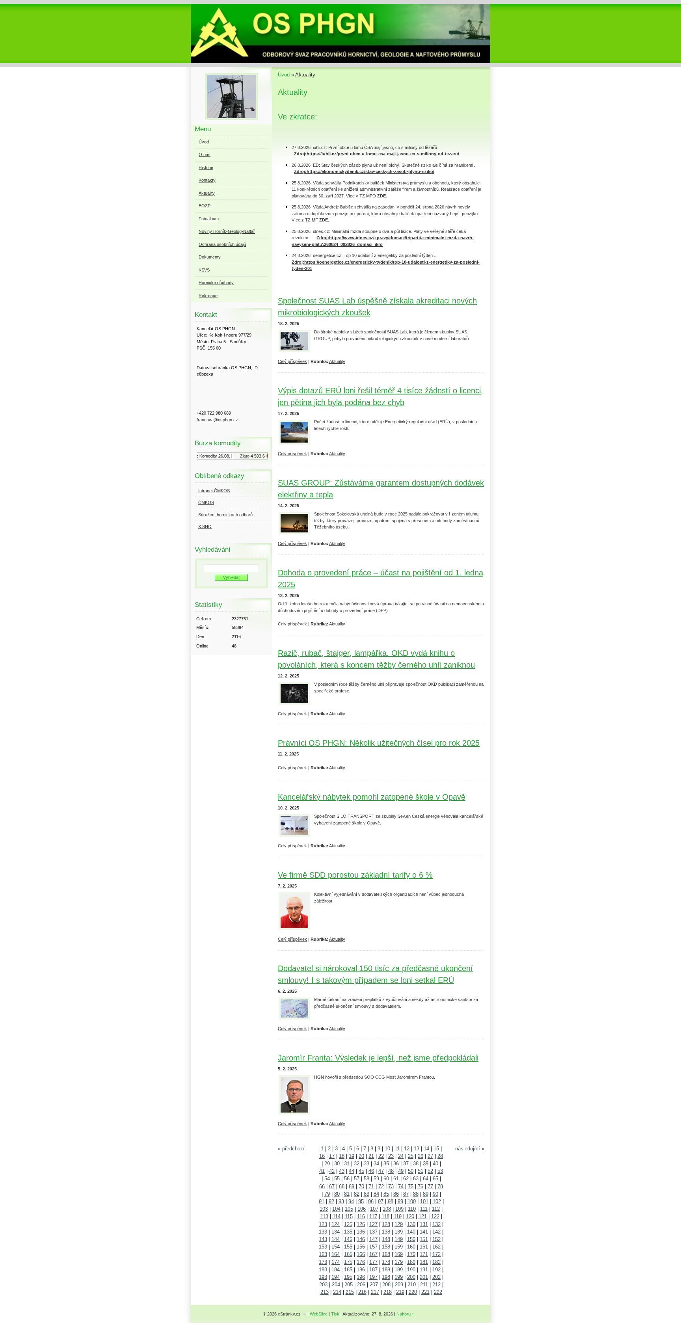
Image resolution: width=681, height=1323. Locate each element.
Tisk (335, 1314)
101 (424, 1201)
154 (335, 1247)
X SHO (205, 526)
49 (401, 1171)
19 (351, 1156)
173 (323, 1262)
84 (376, 1194)
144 (335, 1239)
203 (323, 1285)
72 (381, 1186)
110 (412, 1209)
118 (385, 1216)
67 (332, 1186)
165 (348, 1254)
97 (380, 1201)
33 (366, 1164)
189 (398, 1270)
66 (322, 1186)
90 (435, 1194)
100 (411, 1201)
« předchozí (291, 1149)
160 (411, 1247)
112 (436, 1209)
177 (373, 1262)
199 (398, 1277)
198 (386, 1277)
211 (424, 1285)
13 (416, 1149)
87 (406, 1194)
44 (351, 1171)
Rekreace (208, 295)
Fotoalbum (209, 218)
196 (361, 1277)
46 (371, 1171)
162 (436, 1247)
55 (337, 1179)
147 (373, 1239)
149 (398, 1239)
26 (420, 1156)
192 (436, 1270)
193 (323, 1277)
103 (324, 1209)
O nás (204, 154)
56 (347, 1179)
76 (420, 1186)
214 (337, 1292)
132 (436, 1224)
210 (411, 1285)
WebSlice (318, 1314)
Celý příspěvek (292, 361)
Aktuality (337, 361)
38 (416, 1164)
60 (386, 1179)
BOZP (204, 205)
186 (361, 1270)
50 (410, 1171)
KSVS (204, 270)
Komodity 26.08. (207, 456)
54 (327, 1179)
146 (361, 1239)
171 (424, 1254)
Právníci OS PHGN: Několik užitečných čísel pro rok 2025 (379, 743)
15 (436, 1149)
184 (335, 1270)
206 (361, 1285)
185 (348, 1270)
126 (361, 1224)
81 (347, 1194)
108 (387, 1209)
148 (386, 1239)
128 (386, 1224)
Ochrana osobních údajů (222, 244)
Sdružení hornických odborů (225, 514)
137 (373, 1232)
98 (390, 1201)
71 (371, 1186)
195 (348, 1277)
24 (401, 1156)
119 (398, 1216)
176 (361, 1262)
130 (411, 1224)
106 (361, 1209)
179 (398, 1262)
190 (411, 1270)
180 (411, 1262)
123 (323, 1224)
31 (347, 1164)
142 (436, 1232)
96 (371, 1201)
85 (386, 1194)
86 (396, 1194)
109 (399, 1209)
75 (410, 1186)
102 (437, 1201)
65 (435, 1179)
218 (387, 1292)
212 (436, 1285)
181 (424, 1262)
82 (356, 1194)
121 (423, 1216)
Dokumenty (210, 257)
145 (348, 1239)
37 (406, 1164)
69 (351, 1186)
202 (436, 1277)
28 (440, 1156)
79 (327, 1194)
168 (386, 1254)
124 (335, 1224)
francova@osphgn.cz (217, 419)
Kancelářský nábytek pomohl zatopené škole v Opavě (371, 797)
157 (373, 1247)
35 (386, 1164)
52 (430, 1171)
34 (376, 1164)
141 (424, 1232)
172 (436, 1254)
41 (322, 1171)
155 (348, 1247)
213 (324, 1292)
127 (373, 1224)
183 (323, 1270)
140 (411, 1232)
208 (386, 1285)
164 (335, 1254)
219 (400, 1292)
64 (425, 1179)
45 (361, 1171)
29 (327, 1164)
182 (436, 1262)
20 (361, 1156)
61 (396, 1179)
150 (411, 1239)
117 (373, 1216)
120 (410, 1216)
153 (323, 1247)
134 (335, 1232)
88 (416, 1194)
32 (356, 1164)
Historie (206, 167)
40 (435, 1164)
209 (399, 1285)
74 (401, 1186)
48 (391, 1171)
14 (426, 1149)
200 (411, 1277)
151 (424, 1239)
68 (341, 1186)
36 (396, 1164)
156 (361, 1247)
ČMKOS (206, 502)
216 (362, 1292)
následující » (469, 1149)
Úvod (284, 75)
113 (324, 1216)
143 (323, 1239)
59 (376, 1179)
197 (373, 1277)
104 (336, 1209)
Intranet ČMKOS (214, 490)
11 (397, 1149)
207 (374, 1285)
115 (349, 1216)
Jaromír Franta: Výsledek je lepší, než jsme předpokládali (378, 1057)
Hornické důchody (216, 282)
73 (391, 1186)
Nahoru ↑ (405, 1314)
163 (323, 1254)
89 (425, 1194)
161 (424, 1247)
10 (387, 1149)
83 (366, 1194)
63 (416, 1179)
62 (406, 1179)
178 (386, 1262)
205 (348, 1285)
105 (349, 1209)
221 (425, 1292)
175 (348, 1262)
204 (336, 1285)
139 (398, 1232)
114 (336, 1216)
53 (440, 1171)
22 (381, 1156)
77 (430, 1186)
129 (398, 1224)
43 (341, 1171)
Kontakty (207, 180)
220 (413, 1292)
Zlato (237, 456)
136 (361, 1232)
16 (322, 1156)
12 (406, 1149)
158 (386, 1247)
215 (350, 1292)
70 (361, 1186)
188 (386, 1270)
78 (440, 1186)
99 (400, 1201)
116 (361, 1216)
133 (323, 1232)
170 (411, 1254)
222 (438, 1292)
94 (351, 1201)
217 (375, 1292)
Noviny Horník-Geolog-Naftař (227, 231)
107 (374, 1209)
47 (381, 1171)
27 (430, 1156)
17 (332, 1156)
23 (391, 1156)
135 (348, 1232)
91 (321, 1201)
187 (373, 1270)
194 (335, 1277)
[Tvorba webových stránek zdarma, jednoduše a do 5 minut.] (304, 1314)
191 (424, 1270)
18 (341, 1156)
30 (337, 1164)
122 (435, 1216)
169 (398, 1254)
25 (410, 1156)
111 (424, 1209)
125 (348, 1224)
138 (386, 1232)
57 (356, 1179)
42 (332, 1171)
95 (361, 1201)
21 (371, 1156)
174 (335, 1262)
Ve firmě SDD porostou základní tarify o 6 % (355, 875)
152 (436, 1239)
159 (398, 1247)
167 (373, 1254)
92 (331, 1201)
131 (424, 1224)
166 (361, 1254)
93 (341, 1201)
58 (366, 1179)
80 (337, 1194)
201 (424, 1277)
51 (420, 1171)
